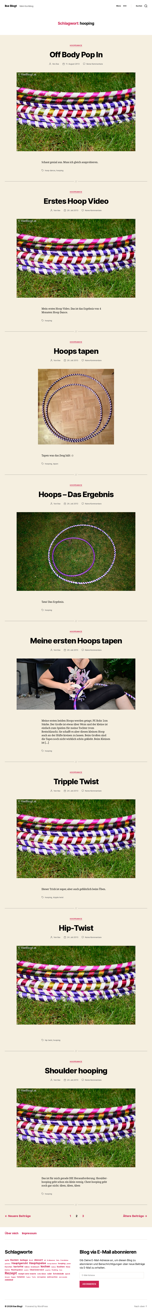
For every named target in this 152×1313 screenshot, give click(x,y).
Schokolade (58, 1274)
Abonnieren (89, 1284)
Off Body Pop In (76, 54)
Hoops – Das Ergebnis (76, 494)
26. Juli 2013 (72, 360)
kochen (45, 1266)
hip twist (48, 1040)
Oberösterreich (37, 1270)
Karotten (8, 1267)
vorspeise (41, 1277)
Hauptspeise (37, 1263)
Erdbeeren (51, 1260)
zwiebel (9, 1279)
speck (67, 1274)
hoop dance (50, 170)
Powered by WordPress (36, 1306)
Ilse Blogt (11, 5)
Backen (14, 1260)
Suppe (13, 1277)
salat (49, 1274)
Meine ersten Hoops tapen (76, 640)
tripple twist (58, 897)
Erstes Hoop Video (76, 201)
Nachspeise (17, 1270)
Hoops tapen (76, 351)
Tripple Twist (76, 781)
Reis (60, 1270)
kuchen (61, 1266)
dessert (38, 1260)
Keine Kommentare (94, 64)
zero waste (63, 1277)
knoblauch (35, 1267)
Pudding (55, 1270)
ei (45, 1260)
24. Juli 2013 (72, 791)
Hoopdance (76, 45)
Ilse (57, 64)
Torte (34, 1277)
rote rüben (41, 1274)
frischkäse (64, 1260)
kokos (53, 1267)
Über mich (11, 1233)
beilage (24, 1260)
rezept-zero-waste (27, 1273)
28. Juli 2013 (72, 210)
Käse (68, 1267)
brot (31, 1260)
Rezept (11, 1273)
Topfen (28, 1277)
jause (69, 1263)
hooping (59, 170)
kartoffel (18, 1266)
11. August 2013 (73, 64)
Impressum (29, 1233)
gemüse (7, 1263)
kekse (27, 1267)
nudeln (26, 1270)
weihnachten (52, 1277)
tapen (55, 464)
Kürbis (7, 1270)
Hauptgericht (20, 1263)
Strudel (7, 1277)
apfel (7, 1260)
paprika (47, 1270)
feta (57, 1260)
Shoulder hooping (76, 1070)
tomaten (21, 1277)
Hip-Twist (76, 927)
